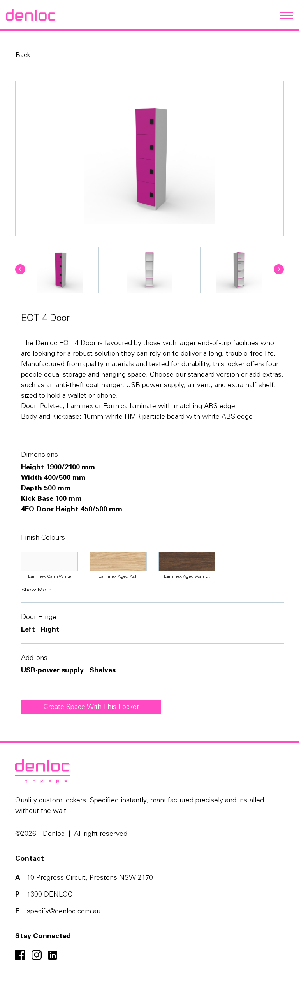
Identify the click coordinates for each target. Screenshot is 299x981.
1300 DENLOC (49, 895)
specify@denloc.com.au (63, 911)
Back (23, 55)
